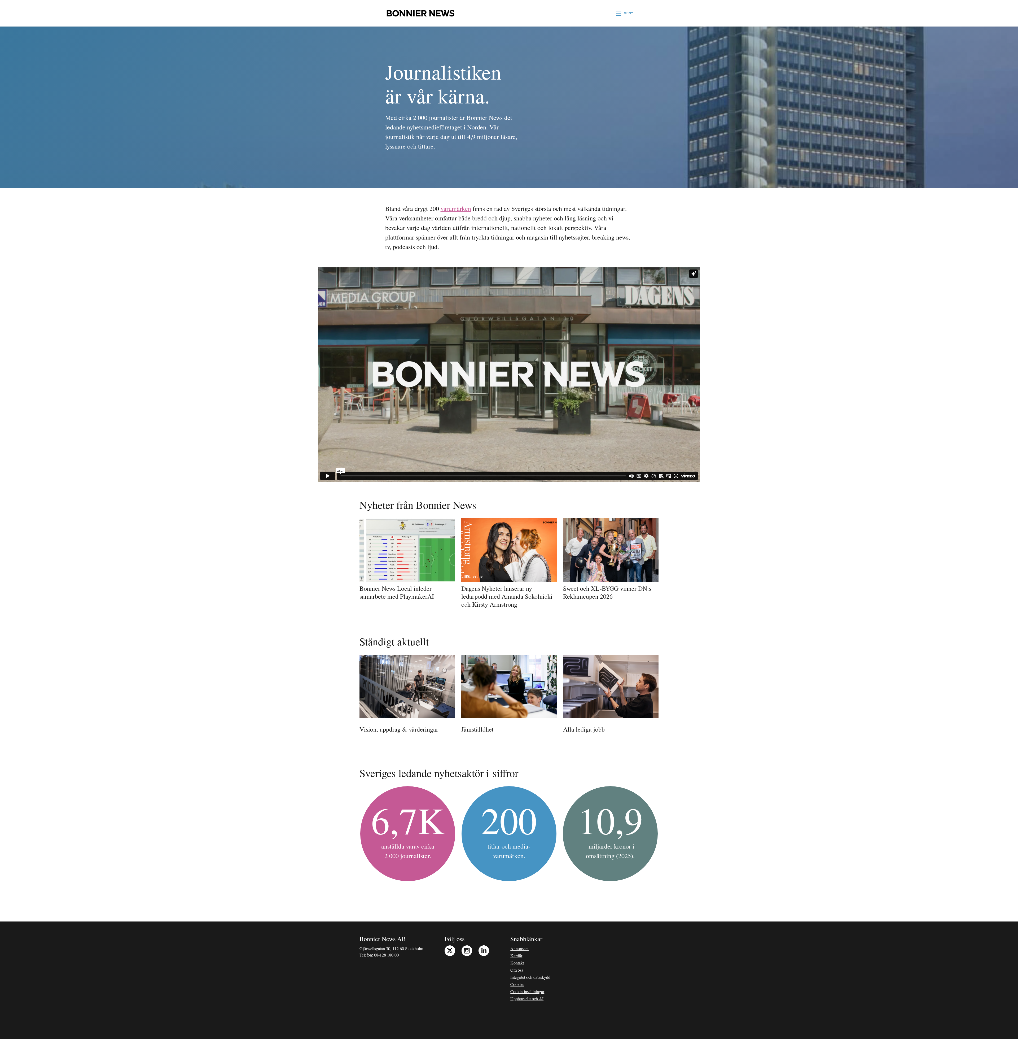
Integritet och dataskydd (530, 977)
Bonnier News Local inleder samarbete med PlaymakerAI (396, 592)
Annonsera (519, 948)
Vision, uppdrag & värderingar (398, 729)
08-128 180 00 (386, 955)
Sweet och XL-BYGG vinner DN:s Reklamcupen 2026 (607, 592)
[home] (420, 13)
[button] (624, 13)
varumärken (456, 208)
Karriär (516, 955)
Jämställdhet (477, 729)
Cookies (517, 984)
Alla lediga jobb (584, 729)
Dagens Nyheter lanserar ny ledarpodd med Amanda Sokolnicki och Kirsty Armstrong (506, 596)
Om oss (516, 970)
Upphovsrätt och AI (526, 998)
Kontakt (517, 963)
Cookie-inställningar (527, 991)
